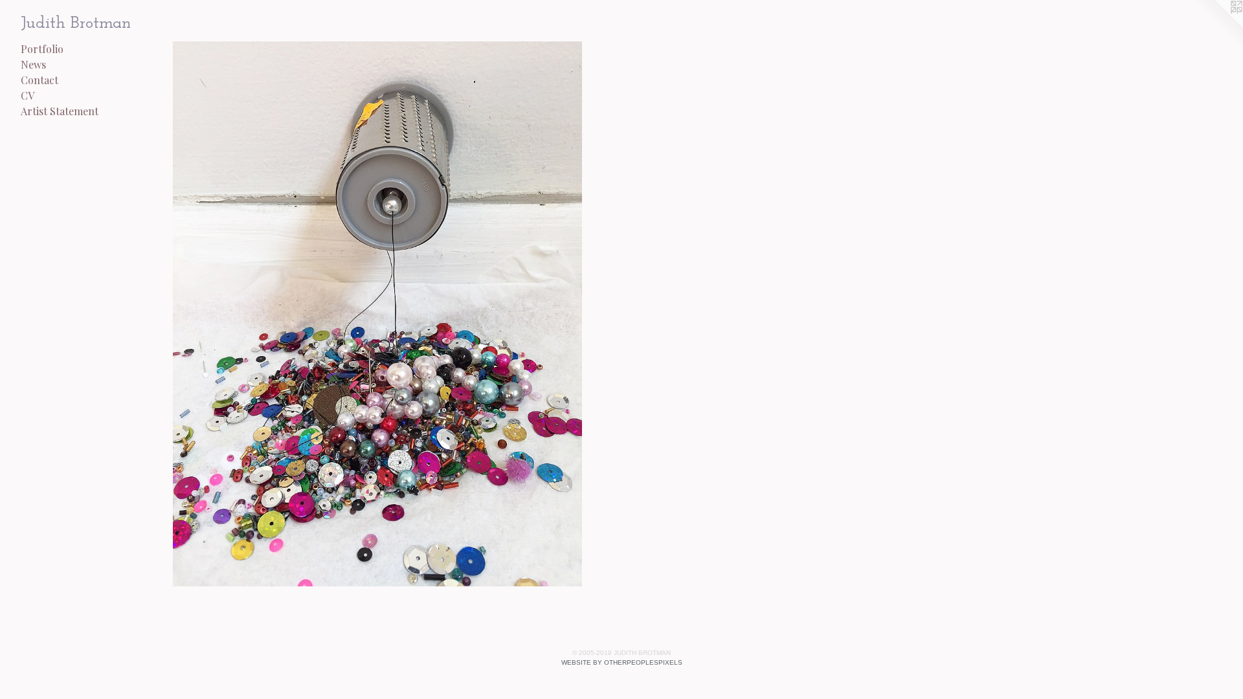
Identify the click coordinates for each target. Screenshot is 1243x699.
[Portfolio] (377, 313)
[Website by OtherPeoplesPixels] (1217, 26)
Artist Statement (59, 111)
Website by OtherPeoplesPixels (621, 662)
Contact (39, 80)
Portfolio (42, 49)
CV (27, 95)
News (33, 64)
